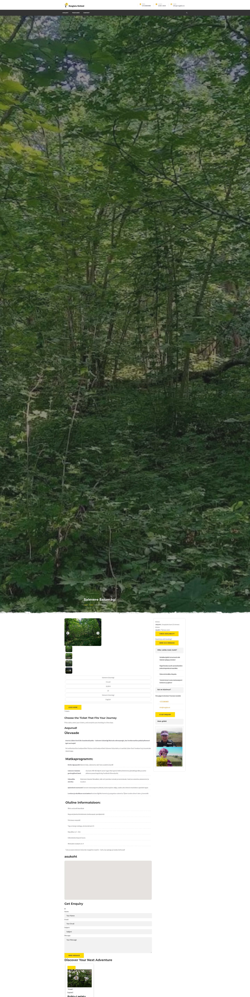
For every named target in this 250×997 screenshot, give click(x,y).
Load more (72, 707)
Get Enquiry (166, 714)
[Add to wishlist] (71, 967)
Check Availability (167, 634)
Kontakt (86, 12)
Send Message (74, 955)
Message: (67, 935)
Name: (66, 911)
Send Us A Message (167, 643)
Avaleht (65, 12)
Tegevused (76, 12)
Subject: (67, 927)
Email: (66, 919)
